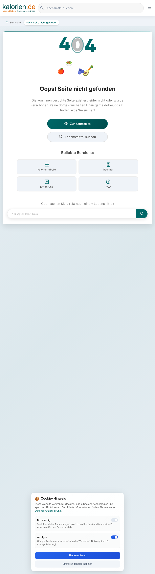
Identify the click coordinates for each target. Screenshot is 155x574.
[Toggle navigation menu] (149, 8)
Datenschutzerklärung (48, 510)
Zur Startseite (80, 124)
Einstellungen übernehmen (77, 563)
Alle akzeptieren (77, 555)
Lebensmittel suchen (80, 137)
